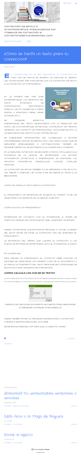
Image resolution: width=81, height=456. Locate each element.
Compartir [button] (71, 339)
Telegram (68, 220)
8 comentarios (17, 443)
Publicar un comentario (21, 406)
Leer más (74, 406)
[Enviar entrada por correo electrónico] (5, 339)
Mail (48, 220)
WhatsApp (56, 220)
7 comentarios (17, 424)
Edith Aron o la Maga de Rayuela (33, 416)
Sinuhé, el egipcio (18, 434)
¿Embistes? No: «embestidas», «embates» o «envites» (40, 396)
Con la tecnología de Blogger (41, 449)
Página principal (13, 41)
